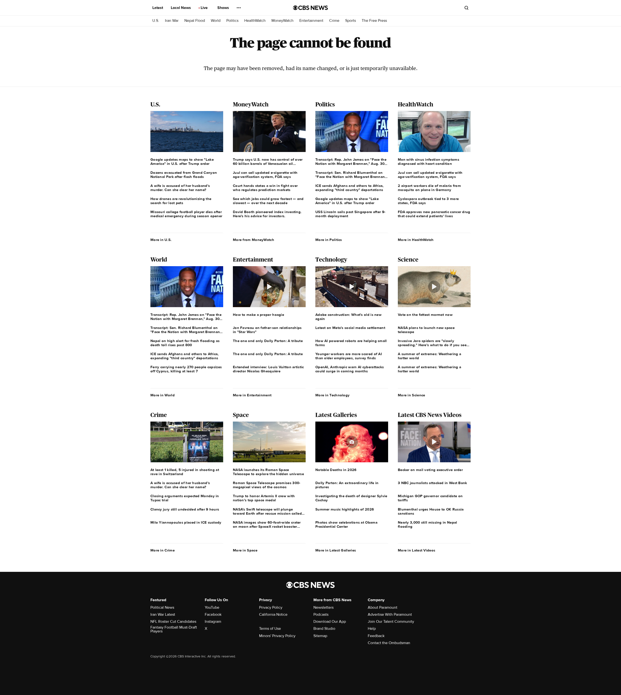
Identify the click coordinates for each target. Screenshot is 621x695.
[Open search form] (466, 8)
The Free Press (374, 20)
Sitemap (320, 636)
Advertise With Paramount (390, 614)
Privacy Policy (270, 607)
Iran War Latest (162, 614)
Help (372, 629)
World (216, 20)
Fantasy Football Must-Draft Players (173, 629)
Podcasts (320, 614)
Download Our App (329, 621)
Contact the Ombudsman (389, 643)
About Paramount (382, 607)
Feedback (376, 636)
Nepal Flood (194, 20)
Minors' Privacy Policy (277, 636)
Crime (334, 20)
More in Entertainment (252, 395)
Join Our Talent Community (391, 621)
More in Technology (332, 395)
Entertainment (311, 20)
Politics (232, 20)
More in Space (245, 550)
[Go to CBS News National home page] (310, 7)
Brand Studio (324, 629)
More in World (162, 395)
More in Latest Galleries (335, 550)
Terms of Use (270, 629)
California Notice (273, 614)
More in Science (411, 395)
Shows (223, 8)
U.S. (155, 20)
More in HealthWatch (416, 240)
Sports (350, 20)
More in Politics (328, 240)
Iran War (172, 20)
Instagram (213, 621)
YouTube (212, 607)
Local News (181, 8)
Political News (162, 607)
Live (205, 7)
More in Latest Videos (416, 550)
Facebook (213, 614)
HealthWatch (255, 20)
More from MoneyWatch (253, 240)
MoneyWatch (282, 20)
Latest (158, 8)
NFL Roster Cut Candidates (173, 621)
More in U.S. (161, 240)
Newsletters (323, 607)
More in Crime (162, 550)
